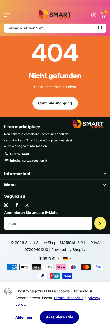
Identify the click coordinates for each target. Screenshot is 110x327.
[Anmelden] (93, 15)
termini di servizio (68, 298)
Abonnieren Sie (100, 223)
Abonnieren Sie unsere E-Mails (31, 212)
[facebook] (17, 205)
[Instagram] (6, 205)
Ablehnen (23, 317)
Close (55, 173)
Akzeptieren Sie (59, 317)
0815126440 (19, 154)
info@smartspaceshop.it (28, 160)
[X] (27, 205)
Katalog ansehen (7, 15)
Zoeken (100, 28)
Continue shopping (55, 103)
